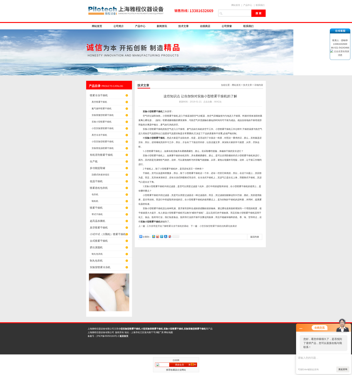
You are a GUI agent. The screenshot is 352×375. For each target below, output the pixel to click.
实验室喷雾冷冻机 (100, 267)
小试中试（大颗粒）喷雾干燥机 (108, 234)
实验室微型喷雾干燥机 (103, 115)
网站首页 (235, 5)
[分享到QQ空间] (153, 236)
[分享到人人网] (166, 236)
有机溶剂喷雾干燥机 (101, 154)
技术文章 (183, 26)
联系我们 (260, 5)
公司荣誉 (227, 26)
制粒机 (95, 201)
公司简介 (118, 26)
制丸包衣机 (97, 254)
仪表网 (176, 360)
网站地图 (168, 332)
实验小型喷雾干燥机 (101, 121)
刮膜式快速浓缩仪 (100, 174)
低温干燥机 (96, 181)
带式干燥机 (97, 214)
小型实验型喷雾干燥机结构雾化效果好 (218, 226)
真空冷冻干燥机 (99, 135)
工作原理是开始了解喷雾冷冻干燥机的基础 (167, 226)
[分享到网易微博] (170, 236)
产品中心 (247, 5)
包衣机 (95, 194)
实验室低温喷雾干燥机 (103, 148)
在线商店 (205, 26)
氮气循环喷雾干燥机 (101, 108)
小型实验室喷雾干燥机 (103, 128)
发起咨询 (342, 369)
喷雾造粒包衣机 (99, 187)
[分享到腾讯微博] (162, 236)
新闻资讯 (162, 26)
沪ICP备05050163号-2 (107, 336)
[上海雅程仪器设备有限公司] (150, 11)
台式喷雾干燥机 (99, 240)
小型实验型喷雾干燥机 (103, 141)
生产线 (94, 161)
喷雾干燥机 (96, 207)
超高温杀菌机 (97, 220)
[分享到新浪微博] (157, 236)
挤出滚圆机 (96, 247)
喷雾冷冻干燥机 (99, 95)
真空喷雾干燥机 (99, 102)
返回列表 (254, 237)
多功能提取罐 (97, 168)
